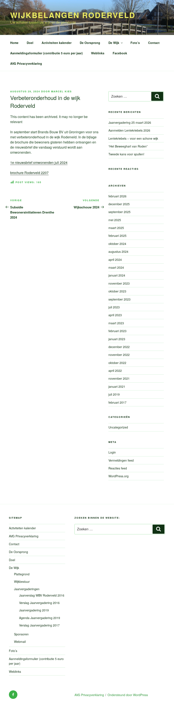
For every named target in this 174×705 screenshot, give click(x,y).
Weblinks (97, 53)
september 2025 (119, 212)
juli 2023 (114, 307)
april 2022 (115, 370)
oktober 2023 (117, 291)
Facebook (120, 53)
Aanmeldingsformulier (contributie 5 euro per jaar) (46, 53)
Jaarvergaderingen (26, 589)
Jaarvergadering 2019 (34, 610)
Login (112, 452)
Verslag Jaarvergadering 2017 (39, 625)
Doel (30, 43)
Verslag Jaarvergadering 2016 (39, 603)
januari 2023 (116, 339)
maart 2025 (116, 228)
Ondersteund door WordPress (128, 695)
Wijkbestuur (22, 581)
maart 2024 (116, 267)
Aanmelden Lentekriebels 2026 (129, 130)
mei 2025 (114, 220)
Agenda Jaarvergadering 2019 (39, 618)
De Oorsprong (90, 43)
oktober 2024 (117, 244)
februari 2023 (117, 331)
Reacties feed (117, 468)
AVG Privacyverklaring (26, 63)
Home (14, 43)
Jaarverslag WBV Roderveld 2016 (41, 595)
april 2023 (115, 315)
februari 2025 (117, 235)
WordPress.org (118, 476)
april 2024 (115, 259)
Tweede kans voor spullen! (126, 154)
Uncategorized (118, 427)
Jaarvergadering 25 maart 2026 (129, 122)
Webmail (20, 641)
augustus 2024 (118, 251)
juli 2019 (114, 394)
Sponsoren (21, 634)
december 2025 (119, 204)
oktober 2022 (117, 363)
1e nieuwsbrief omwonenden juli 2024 (38, 162)
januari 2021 (116, 386)
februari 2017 (117, 402)
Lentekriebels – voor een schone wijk (135, 138)
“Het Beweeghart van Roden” (128, 146)
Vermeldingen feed (121, 460)
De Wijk (113, 43)
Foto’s (135, 43)
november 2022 (119, 354)
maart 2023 (116, 323)
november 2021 (119, 378)
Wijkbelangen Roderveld (72, 14)
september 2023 (119, 299)
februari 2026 (117, 196)
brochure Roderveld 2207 (29, 172)
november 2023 (119, 283)
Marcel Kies (61, 91)
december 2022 (119, 347)
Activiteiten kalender (57, 43)
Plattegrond (21, 574)
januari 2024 (116, 275)
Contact (154, 43)
